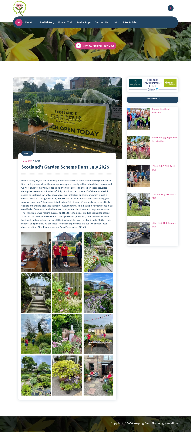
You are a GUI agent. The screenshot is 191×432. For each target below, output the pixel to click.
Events (27, 153)
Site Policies (130, 22)
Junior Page (84, 22)
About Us (30, 22)
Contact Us (101, 22)
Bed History (47, 22)
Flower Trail (65, 22)
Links (116, 22)
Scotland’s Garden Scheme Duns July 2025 (65, 167)
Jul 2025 (27, 161)
